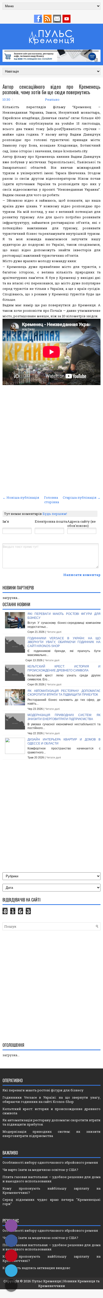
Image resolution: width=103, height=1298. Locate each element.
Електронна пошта (51, 521)
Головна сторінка (51, 499)
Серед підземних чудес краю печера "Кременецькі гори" (51, 1201)
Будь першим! (54, 513)
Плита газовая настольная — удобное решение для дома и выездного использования (51, 1179)
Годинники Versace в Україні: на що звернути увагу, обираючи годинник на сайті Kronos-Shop (64, 642)
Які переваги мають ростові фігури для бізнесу (43, 1090)
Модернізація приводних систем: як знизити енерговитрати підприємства (64, 717)
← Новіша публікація (20, 497)
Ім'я (5, 521)
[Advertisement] (51, 440)
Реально (52, 99)
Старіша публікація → (81, 497)
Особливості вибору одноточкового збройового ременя (50, 1162)
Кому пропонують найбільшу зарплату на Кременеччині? (51, 1190)
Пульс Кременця (46, 1281)
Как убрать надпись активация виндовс (36, 1268)
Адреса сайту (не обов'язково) (81, 523)
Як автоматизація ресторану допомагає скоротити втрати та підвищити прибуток (64, 693)
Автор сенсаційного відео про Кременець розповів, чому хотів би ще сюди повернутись (51, 89)
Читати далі (54, 631)
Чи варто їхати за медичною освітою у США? (40, 1169)
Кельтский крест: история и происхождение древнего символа (64, 668)
